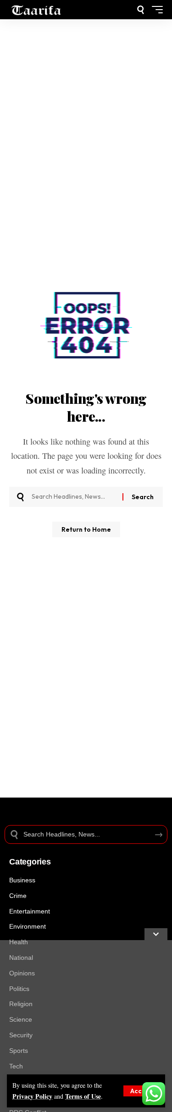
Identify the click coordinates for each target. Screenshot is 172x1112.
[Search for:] (73, 497)
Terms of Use (83, 1096)
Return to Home (86, 529)
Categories (30, 861)
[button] (141, 1090)
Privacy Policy (32, 1096)
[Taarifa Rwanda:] (36, 9)
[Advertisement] (86, 1026)
